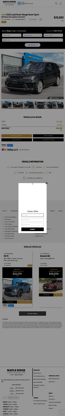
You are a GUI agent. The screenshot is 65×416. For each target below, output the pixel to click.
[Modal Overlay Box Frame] (32, 208)
